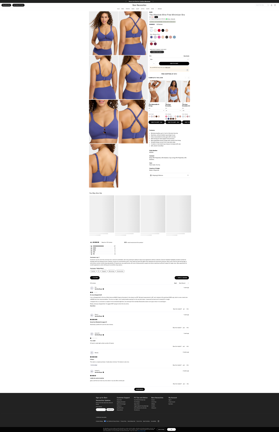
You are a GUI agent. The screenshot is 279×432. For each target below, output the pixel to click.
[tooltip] (99, 257)
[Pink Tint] (155, 31)
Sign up (110, 409)
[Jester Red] (159, 31)
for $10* (139, 1)
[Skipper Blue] (151, 38)
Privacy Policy (123, 421)
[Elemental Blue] (174, 38)
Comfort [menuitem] (93, 271)
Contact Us (119, 406)
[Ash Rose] (170, 38)
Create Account (172, 401)
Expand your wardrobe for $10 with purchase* (162, 21)
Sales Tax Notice (146, 421)
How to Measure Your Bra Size (140, 407)
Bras (122, 8)
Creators (153, 406)
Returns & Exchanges (121, 403)
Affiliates (153, 403)
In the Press (153, 401)
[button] (275, 5)
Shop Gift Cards (120, 407)
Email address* (99, 406)
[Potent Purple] (155, 45)
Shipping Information (121, 401)
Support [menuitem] (104, 271)
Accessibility (153, 421)
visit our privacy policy (141, 430)
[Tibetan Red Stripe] (151, 45)
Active (142, 8)
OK (171, 429)
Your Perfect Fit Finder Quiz (139, 399)
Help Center (119, 399)
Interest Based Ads (131, 421)
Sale (118, 8)
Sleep (137, 8)
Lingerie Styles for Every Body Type (141, 406)
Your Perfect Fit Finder (18, 5)
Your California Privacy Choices (112, 421)
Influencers (153, 407)
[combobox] (169, 59)
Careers (153, 399)
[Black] (162, 31)
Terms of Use (139, 421)
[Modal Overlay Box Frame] (161, 51)
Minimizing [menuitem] (111, 271)
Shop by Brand (120, 410)
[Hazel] (166, 31)
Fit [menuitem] (98, 271)
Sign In (170, 399)
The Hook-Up (137, 410)
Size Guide (186, 56)
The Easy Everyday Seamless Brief (169, 105)
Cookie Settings (161, 429)
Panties (128, 8)
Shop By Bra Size (6, 5)
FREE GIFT (167, 67)
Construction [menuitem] (120, 271)
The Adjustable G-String (154, 105)
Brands (160, 8)
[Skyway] (151, 31)
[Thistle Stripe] (155, 38)
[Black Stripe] (166, 38)
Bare (151, 12)
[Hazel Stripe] (162, 38)
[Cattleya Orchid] (159, 38)
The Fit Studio (137, 401)
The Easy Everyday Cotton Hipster (187, 105)
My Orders (171, 403)
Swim (133, 8)
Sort (175, 283)
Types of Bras (137, 403)
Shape (147, 8)
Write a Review (183, 278)
